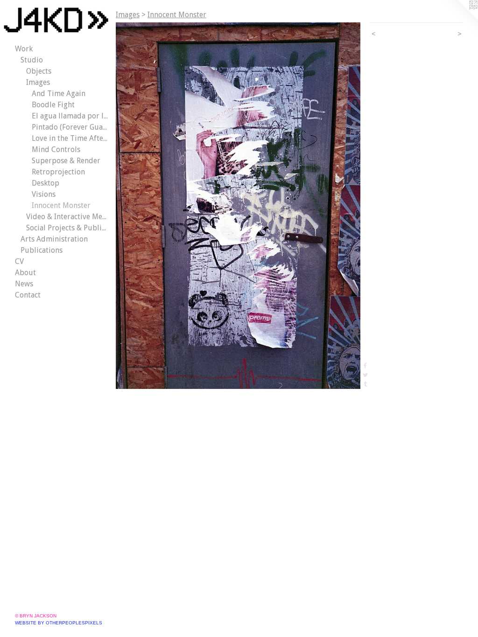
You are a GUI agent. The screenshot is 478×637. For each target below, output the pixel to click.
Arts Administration (54, 239)
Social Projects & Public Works (67, 227)
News (24, 283)
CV (19, 261)
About (25, 272)
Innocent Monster (61, 205)
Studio (32, 59)
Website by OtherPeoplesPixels (58, 622)
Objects (38, 71)
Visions (44, 194)
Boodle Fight (53, 104)
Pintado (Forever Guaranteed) (70, 127)
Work (24, 48)
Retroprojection (58, 171)
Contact (28, 295)
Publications (42, 250)
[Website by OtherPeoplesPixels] (459, 18)
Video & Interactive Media (67, 216)
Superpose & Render (66, 160)
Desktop (45, 183)
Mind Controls (56, 149)
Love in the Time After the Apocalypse (70, 138)
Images (38, 82)
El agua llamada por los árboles (70, 115)
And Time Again (58, 93)
